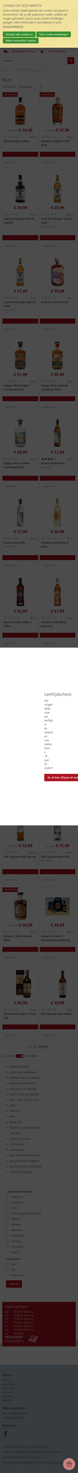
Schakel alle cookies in (19, 34)
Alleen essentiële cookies (21, 40)
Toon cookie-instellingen (53, 34)
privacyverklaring (13, 26)
